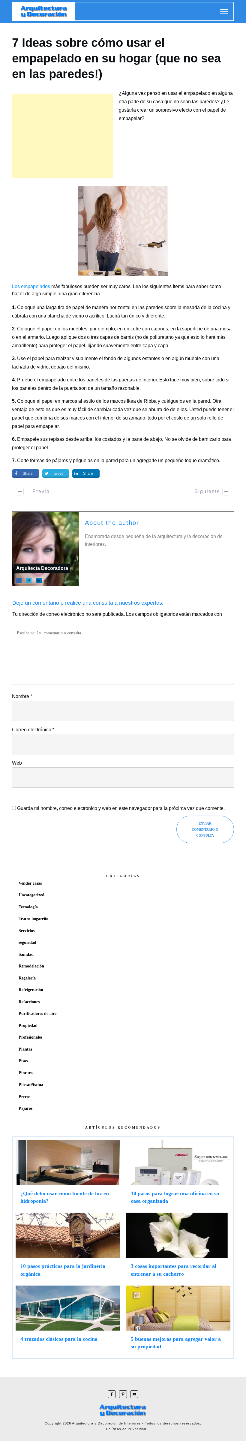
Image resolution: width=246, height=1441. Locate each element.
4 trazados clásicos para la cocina (68, 1320)
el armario (33, 337)
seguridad (27, 942)
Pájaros (25, 1108)
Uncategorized (31, 895)
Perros (24, 1096)
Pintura (26, 1073)
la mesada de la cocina (202, 307)
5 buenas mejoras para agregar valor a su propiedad (178, 1320)
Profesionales (30, 1037)
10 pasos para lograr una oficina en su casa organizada (178, 1175)
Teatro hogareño (33, 918)
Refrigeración (31, 990)
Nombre (22, 696)
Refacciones (29, 1002)
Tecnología (28, 907)
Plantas (25, 1049)
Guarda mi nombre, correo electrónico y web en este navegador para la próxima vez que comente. (121, 808)
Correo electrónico (33, 729)
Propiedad (28, 1025)
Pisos (23, 1061)
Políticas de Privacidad (126, 1429)
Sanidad (26, 954)
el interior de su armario (120, 417)
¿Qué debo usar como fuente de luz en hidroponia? (68, 1175)
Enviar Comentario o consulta (205, 829)
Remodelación (31, 966)
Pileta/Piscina (31, 1084)
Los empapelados (31, 286)
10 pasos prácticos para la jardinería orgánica (68, 1247)
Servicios (26, 930)
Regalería (27, 978)
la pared (109, 460)
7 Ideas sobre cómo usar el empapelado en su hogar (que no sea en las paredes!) (116, 58)
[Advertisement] (62, 136)
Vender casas (30, 883)
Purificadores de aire (37, 1013)
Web (17, 763)
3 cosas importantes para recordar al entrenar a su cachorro (178, 1247)
